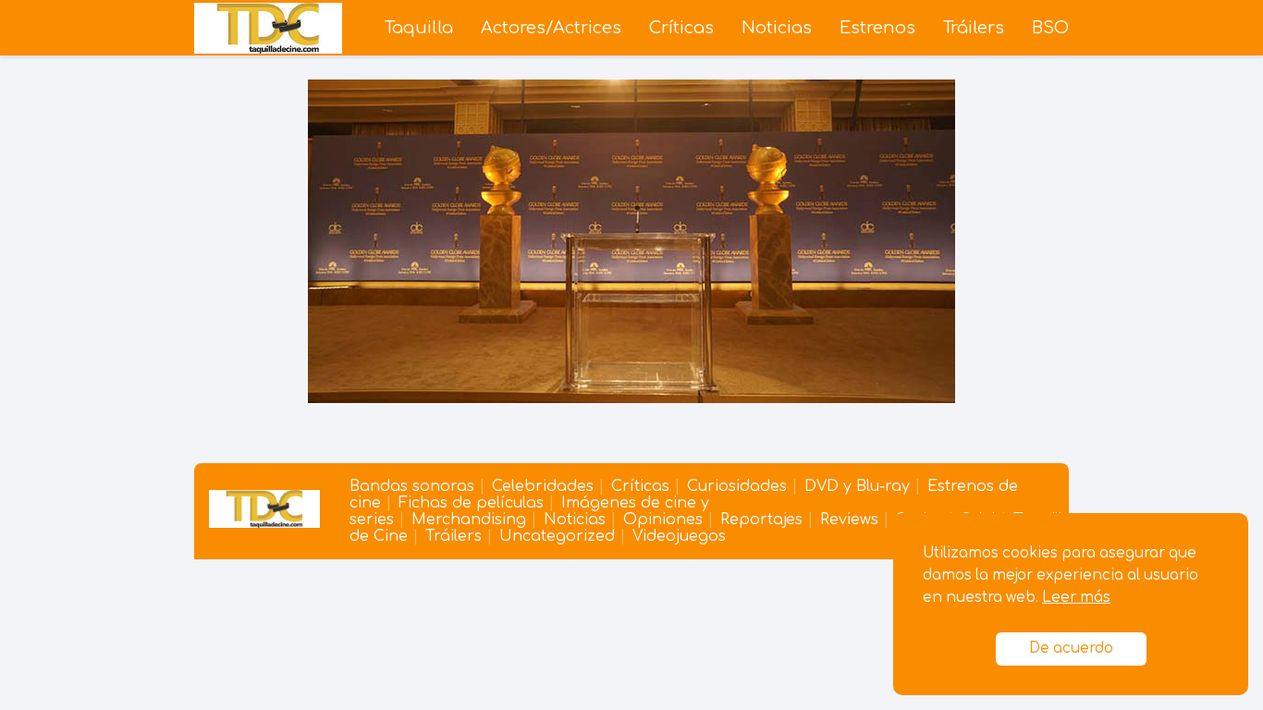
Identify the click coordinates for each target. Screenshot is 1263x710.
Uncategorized (557, 536)
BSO (1050, 27)
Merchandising (468, 519)
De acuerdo (1071, 648)
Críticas (681, 27)
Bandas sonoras (411, 486)
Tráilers (973, 27)
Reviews (849, 519)
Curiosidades (737, 486)
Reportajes (761, 519)
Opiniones (663, 519)
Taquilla (419, 27)
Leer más (1076, 598)
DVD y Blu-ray (857, 486)
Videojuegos (679, 536)
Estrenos (877, 27)
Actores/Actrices (551, 27)
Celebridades (543, 486)
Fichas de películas (471, 503)
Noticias (777, 27)
